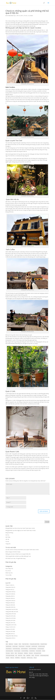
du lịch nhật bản (24, 648)
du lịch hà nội (34, 646)
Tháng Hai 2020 (9, 605)
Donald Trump (44, 644)
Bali (7, 644)
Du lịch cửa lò (21, 646)
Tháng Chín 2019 (9, 616)
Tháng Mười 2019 (10, 613)
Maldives (26, 653)
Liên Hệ (7, 539)
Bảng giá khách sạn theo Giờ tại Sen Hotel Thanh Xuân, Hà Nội (20, 528)
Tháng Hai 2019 (9, 631)
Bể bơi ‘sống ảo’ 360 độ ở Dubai (13, 552)
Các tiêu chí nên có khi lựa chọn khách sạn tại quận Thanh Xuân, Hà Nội (22, 549)
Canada (15, 644)
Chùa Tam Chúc (25, 644)
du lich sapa (15, 646)
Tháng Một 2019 (9, 633)
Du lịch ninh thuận (32, 648)
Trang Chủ (8, 543)
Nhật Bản (28, 655)
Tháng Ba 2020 (9, 602)
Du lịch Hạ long (41, 646)
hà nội (43, 650)
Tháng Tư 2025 (9, 585)
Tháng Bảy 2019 (9, 620)
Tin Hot (7, 541)
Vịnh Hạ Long (29, 657)
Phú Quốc (37, 655)
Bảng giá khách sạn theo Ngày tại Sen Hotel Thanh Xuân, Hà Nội (20, 530)
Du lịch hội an (8, 648)
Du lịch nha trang (16, 648)
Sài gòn (7, 657)
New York (20, 655)
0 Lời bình (30, 15)
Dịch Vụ (7, 535)
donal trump (8, 646)
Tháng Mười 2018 (10, 638)
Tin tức (25, 15)
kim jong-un (20, 653)
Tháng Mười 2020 (10, 591)
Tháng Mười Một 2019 (11, 611)
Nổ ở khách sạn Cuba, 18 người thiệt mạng (15, 558)
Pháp (33, 655)
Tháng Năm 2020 (10, 600)
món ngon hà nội (37, 653)
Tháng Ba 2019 (9, 629)
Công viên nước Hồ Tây (34, 644)
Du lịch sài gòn (17, 650)
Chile (20, 644)
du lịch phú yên (41, 648)
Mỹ (16, 655)
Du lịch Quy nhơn (9, 650)
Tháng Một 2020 (9, 607)
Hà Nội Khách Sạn (11, 15)
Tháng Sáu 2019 (9, 622)
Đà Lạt (35, 657)
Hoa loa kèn (38, 650)
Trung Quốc (23, 657)
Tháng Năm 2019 (10, 624)
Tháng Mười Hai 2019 (11, 609)
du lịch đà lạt (32, 650)
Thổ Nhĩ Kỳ (17, 657)
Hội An (12, 653)
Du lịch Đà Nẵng (25, 650)
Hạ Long (7, 653)
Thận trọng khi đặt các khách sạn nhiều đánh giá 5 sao (18, 556)
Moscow (31, 653)
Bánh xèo (11, 644)
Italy (16, 653)
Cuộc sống (8, 568)
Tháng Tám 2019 (9, 618)
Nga (24, 655)
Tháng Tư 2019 (9, 627)
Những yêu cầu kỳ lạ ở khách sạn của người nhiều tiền (18, 554)
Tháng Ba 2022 (9, 589)
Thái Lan (12, 657)
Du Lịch (7, 570)
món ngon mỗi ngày (10, 655)
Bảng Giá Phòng (9, 532)
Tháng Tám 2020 (9, 594)
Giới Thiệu (8, 537)
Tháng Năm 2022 (10, 587)
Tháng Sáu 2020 (9, 598)
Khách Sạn (8, 573)
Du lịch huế (28, 646)
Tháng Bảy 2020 (9, 596)
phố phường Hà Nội (44, 655)
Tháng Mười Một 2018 (11, 636)
